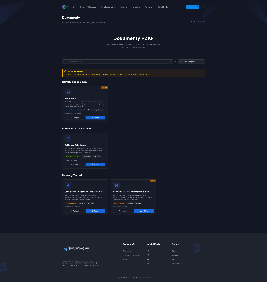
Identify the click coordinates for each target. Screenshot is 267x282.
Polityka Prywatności (131, 255)
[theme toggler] (203, 7)
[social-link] (157, 251)
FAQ (168, 7)
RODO (125, 259)
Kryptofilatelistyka (108, 7)
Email (174, 251)
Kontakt (161, 7)
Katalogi (123, 7)
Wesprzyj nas (177, 264)
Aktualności (91, 7)
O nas (82, 7)
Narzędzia (136, 7)
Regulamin (127, 251)
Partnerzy (149, 7)
